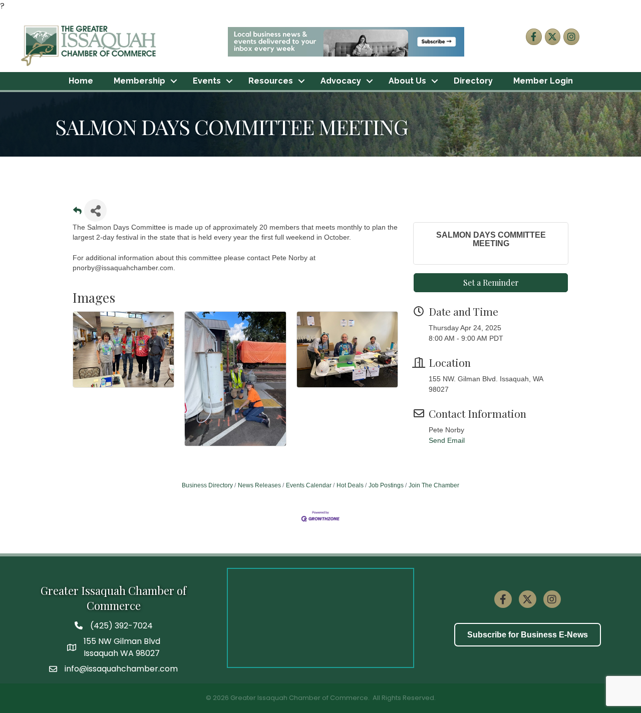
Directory (473, 81)
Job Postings (386, 485)
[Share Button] (95, 210)
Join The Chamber (434, 485)
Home (81, 81)
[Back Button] (77, 213)
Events (207, 81)
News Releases (259, 485)
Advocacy (340, 81)
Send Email (447, 440)
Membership (139, 81)
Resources (270, 81)
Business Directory (207, 485)
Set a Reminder (491, 282)
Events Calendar (309, 485)
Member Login (543, 81)
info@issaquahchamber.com (121, 668)
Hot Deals (350, 485)
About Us (407, 81)
